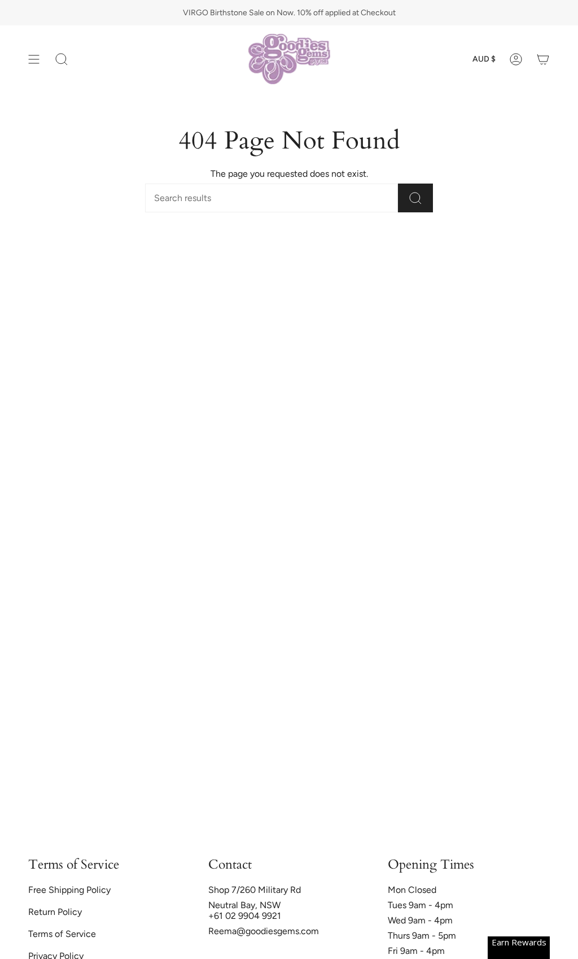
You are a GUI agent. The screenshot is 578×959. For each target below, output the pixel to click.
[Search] (415, 198)
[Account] (516, 59)
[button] (61, 59)
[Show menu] (33, 59)
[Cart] (543, 59)
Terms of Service (62, 934)
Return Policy (55, 911)
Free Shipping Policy (69, 889)
